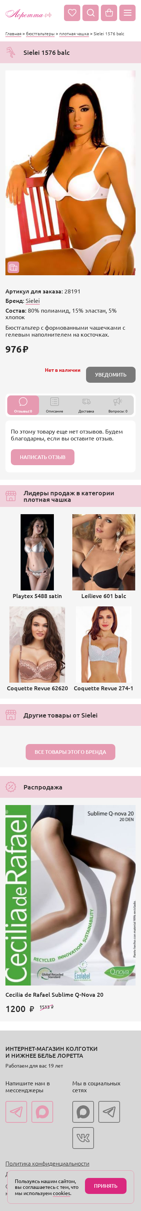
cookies (61, 1193)
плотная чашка (74, 33)
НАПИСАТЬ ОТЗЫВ (42, 457)
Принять (106, 1185)
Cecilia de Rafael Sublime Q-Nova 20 (54, 994)
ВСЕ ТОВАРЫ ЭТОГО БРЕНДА (70, 751)
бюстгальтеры (40, 33)
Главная (13, 33)
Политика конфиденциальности (47, 1163)
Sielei (33, 300)
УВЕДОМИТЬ (111, 374)
